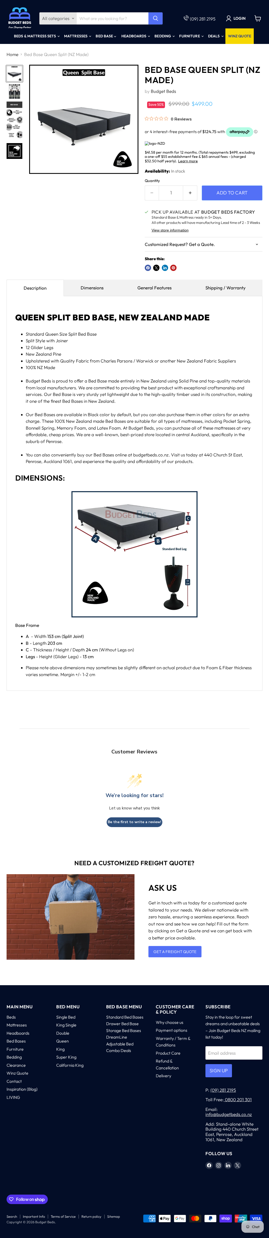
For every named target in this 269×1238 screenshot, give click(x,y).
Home (12, 54)
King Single (66, 1025)
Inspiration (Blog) (22, 1089)
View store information (170, 230)
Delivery (163, 1075)
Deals (214, 36)
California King (70, 1065)
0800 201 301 (238, 1099)
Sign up (219, 1071)
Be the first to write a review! (134, 821)
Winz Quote (239, 36)
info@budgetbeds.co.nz (228, 1114)
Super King (66, 1057)
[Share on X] (156, 268)
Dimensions (92, 287)
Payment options (171, 1030)
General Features (154, 287)
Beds (11, 1017)
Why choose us (169, 1022)
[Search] (155, 18)
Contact (14, 1081)
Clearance (16, 1065)
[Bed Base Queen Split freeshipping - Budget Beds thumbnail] (14, 91)
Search (12, 1216)
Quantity (152, 180)
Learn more (188, 161)
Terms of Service (63, 1216)
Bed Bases (16, 1041)
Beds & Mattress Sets (35, 36)
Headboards (134, 36)
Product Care (168, 1053)
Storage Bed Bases (123, 1030)
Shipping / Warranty (225, 287)
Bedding (163, 36)
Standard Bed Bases (124, 1017)
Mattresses (76, 36)
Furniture (189, 36)
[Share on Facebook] (148, 268)
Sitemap (113, 1216)
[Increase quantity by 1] (190, 192)
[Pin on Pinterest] (173, 268)
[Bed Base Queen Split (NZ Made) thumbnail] (14, 73)
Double (62, 1033)
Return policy (91, 1216)
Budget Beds (163, 91)
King (60, 1049)
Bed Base (105, 36)
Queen (62, 1041)
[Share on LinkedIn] (165, 268)
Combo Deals (118, 1050)
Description (35, 288)
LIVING (13, 1097)
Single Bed (65, 1017)
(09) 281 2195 (202, 19)
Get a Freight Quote (174, 951)
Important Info (34, 1216)
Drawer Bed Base (122, 1023)
